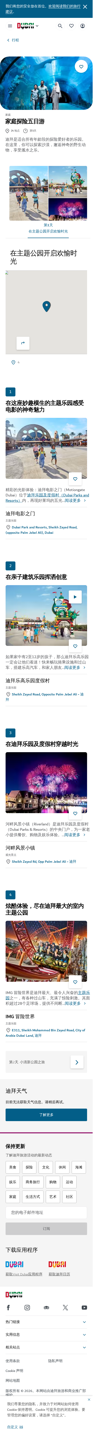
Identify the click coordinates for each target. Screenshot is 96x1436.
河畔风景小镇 (20, 848)
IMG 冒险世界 (20, 1017)
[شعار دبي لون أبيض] (19, 1295)
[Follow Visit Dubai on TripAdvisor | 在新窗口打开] (46, 1307)
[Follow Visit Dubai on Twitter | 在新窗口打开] (65, 1307)
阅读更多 (73, 500)
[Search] (60, 25)
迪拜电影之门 (20, 514)
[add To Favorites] (81, 66)
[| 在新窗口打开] (27, 1307)
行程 (15, 40)
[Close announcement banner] (85, 6)
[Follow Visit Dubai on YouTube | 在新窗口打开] (84, 1307)
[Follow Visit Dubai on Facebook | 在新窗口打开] (8, 1307)
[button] (15, 1427)
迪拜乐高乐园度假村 (28, 681)
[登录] (82, 25)
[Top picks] (71, 25)
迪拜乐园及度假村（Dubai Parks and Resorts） (47, 498)
